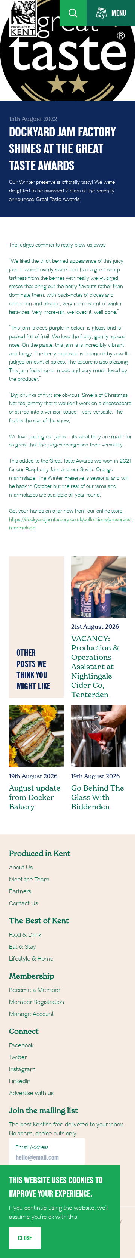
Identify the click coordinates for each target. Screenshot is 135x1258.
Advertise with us (31, 1093)
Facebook (21, 1045)
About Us (21, 868)
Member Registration (36, 1002)
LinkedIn (19, 1081)
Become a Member (34, 990)
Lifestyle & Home (31, 959)
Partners (20, 891)
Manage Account (31, 1014)
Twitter (18, 1057)
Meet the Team (29, 880)
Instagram (22, 1069)
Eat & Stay (22, 947)
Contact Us (23, 903)
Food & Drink (25, 935)
